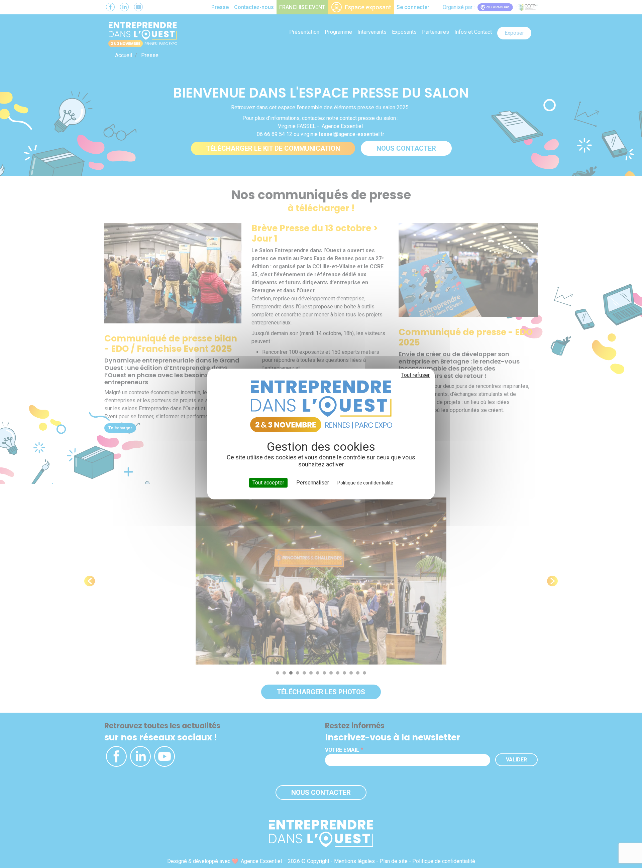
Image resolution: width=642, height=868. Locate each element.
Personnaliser (312, 482)
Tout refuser (415, 375)
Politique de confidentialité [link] (365, 482)
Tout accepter (268, 482)
